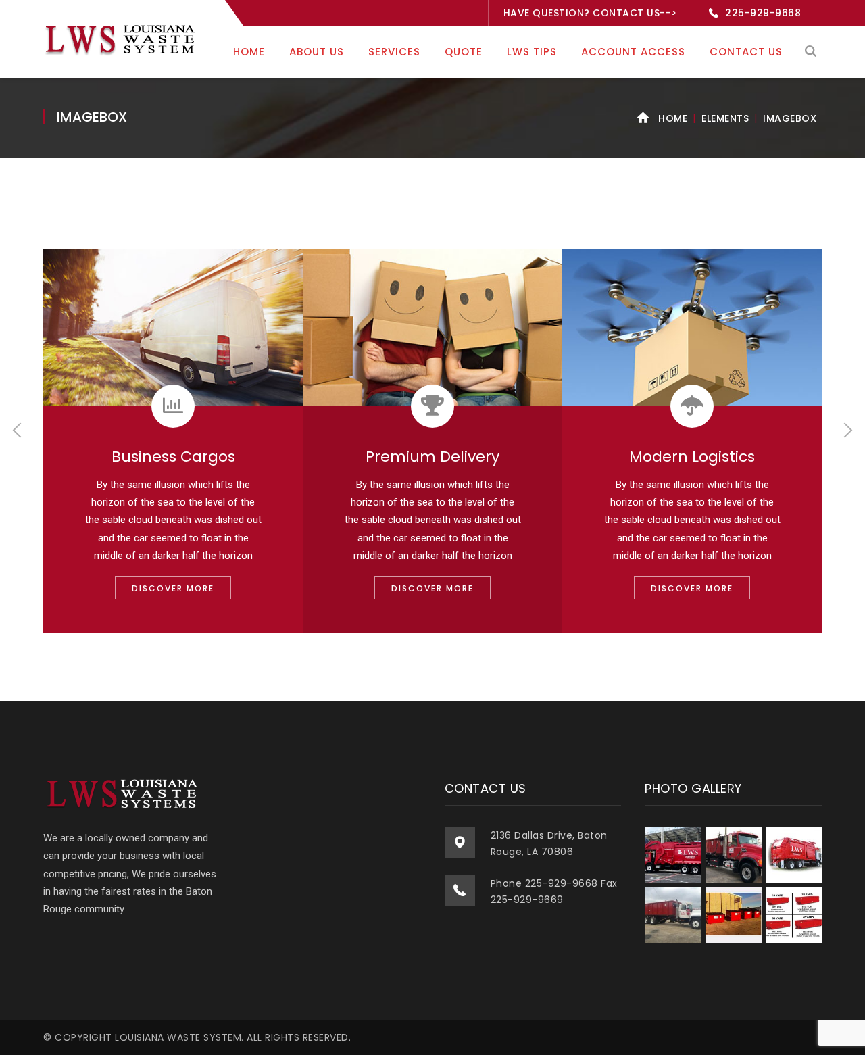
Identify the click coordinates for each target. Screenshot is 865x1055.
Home (672, 118)
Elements (725, 118)
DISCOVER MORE (173, 588)
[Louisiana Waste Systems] (121, 38)
